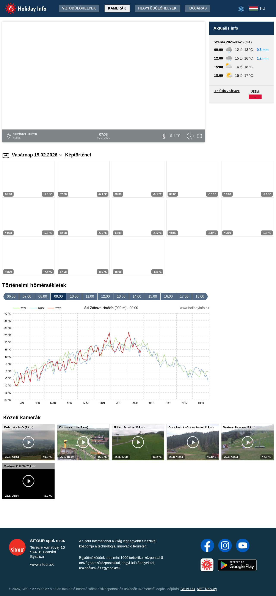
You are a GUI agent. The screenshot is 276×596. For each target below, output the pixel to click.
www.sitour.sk (42, 564)
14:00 (137, 296)
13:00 (121, 296)
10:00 (74, 296)
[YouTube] (242, 546)
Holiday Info (21, 5)
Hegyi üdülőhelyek (157, 8)
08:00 (42, 296)
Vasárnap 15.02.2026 (34, 155)
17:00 (184, 296)
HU (262, 8)
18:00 (200, 296)
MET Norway (207, 589)
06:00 (11, 296)
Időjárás (198, 8)
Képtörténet (78, 155)
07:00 (27, 296)
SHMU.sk (187, 589)
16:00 (168, 296)
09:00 (58, 296)
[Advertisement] (241, 123)
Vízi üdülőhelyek (79, 8)
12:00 (105, 296)
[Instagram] (225, 546)
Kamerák (117, 8)
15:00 (152, 296)
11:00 (90, 296)
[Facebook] (207, 546)
